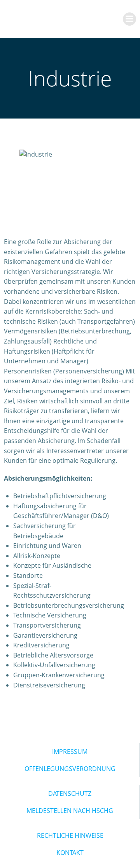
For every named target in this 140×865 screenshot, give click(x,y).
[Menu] (129, 19)
